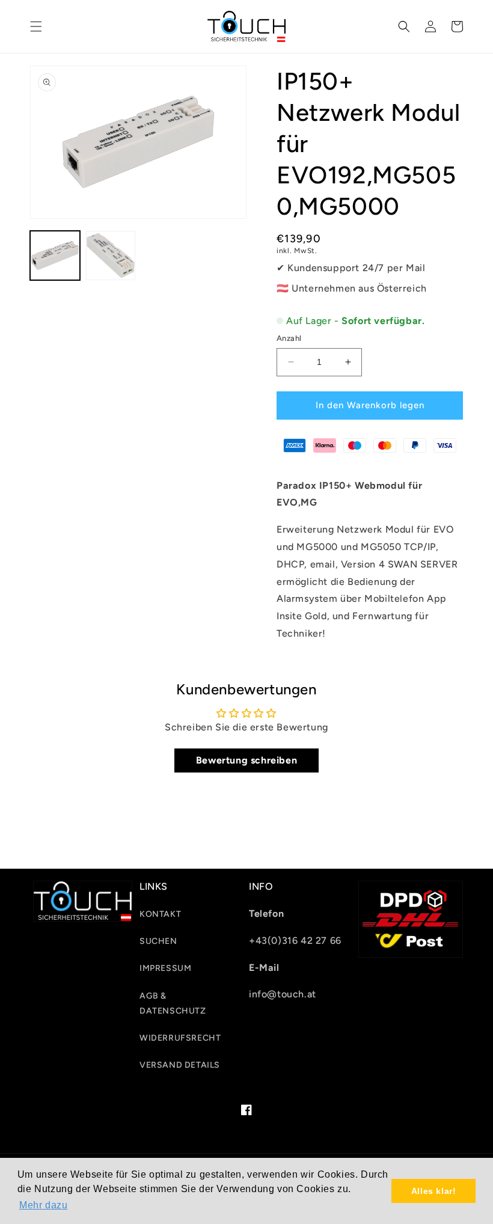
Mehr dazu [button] (43, 1205)
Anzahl (289, 338)
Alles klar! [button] (433, 1191)
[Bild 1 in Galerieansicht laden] (55, 256)
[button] (36, 26)
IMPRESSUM (165, 968)
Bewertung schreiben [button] (246, 760)
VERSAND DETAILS (179, 1065)
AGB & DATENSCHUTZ (172, 1003)
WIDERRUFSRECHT (180, 1038)
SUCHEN (158, 941)
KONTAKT (160, 914)
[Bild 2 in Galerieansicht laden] (111, 256)
